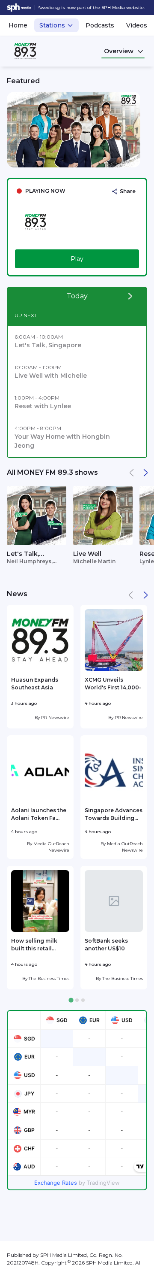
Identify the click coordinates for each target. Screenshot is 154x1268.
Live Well (87, 554)
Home (18, 25)
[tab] (70, 1000)
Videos (136, 25)
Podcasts (100, 25)
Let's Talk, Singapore (23, 554)
